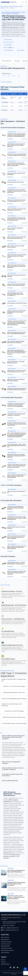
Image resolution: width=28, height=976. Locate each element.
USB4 (10, 47)
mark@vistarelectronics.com (12, 927)
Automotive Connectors (6, 948)
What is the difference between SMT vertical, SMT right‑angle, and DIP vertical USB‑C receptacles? (13, 737)
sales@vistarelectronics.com (12, 930)
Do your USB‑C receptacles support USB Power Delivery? (12, 774)
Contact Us (3, 961)
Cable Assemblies (5, 952)
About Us (3, 959)
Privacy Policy (14, 974)
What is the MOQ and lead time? (10, 780)
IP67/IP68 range (7, 852)
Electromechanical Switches (7, 950)
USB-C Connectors (5, 937)
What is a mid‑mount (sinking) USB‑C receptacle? (11, 762)
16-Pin (8, 75)
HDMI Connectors (5, 939)
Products (6, 6)
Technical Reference (6, 60)
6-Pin (19, 75)
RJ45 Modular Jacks (5, 946)
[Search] (22, 2)
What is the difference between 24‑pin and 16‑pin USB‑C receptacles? (12, 768)
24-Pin (4, 75)
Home (2, 6)
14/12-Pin (14, 75)
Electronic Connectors (14, 6)
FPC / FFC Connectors (6, 944)
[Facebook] (10, 967)
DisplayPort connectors (9, 856)
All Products (17, 60)
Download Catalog (5, 964)
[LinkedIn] (14, 967)
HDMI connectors (16, 854)
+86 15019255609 (10, 925)
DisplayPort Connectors (6, 941)
